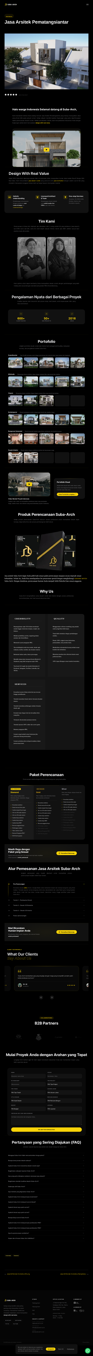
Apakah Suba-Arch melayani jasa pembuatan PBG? (24, 1223)
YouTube (15, 1323)
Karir (33, 1310)
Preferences (70, 1349)
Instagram (18, 1320)
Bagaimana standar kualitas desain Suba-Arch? (23, 1181)
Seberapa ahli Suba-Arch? (16, 1186)
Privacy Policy (86, 1342)
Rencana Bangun (52, 1097)
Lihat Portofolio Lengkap (66, 494)
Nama (13, 1072)
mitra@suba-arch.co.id (38, 1327)
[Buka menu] (87, 4)
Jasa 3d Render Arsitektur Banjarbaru (73, 1274)
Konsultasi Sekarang (67, 853)
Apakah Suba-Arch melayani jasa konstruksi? (23, 1197)
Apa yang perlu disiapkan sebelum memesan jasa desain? (26, 1176)
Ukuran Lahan (51, 1088)
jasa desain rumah (35, 181)
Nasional (16, 1255)
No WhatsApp (15, 1080)
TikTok (7, 1323)
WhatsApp (8, 1320)
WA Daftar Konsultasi (46, 1129)
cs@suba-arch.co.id (37, 1323)
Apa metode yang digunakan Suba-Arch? (21, 1192)
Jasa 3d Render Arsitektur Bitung (18, 1274)
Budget (13, 1105)
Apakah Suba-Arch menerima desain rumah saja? (24, 1166)
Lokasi (49, 1072)
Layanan (50, 1105)
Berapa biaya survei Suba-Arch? (18, 1217)
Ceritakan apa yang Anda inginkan (22, 1113)
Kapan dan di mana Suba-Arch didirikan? (21, 1238)
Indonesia (8, 1255)
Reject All (60, 1349)
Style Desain (15, 1097)
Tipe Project (51, 1080)
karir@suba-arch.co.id (38, 1332)
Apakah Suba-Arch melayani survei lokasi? (22, 1202)
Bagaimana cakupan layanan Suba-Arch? (21, 1171)
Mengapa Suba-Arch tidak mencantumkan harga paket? (26, 1155)
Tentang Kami (36, 1303)
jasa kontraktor (59, 181)
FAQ (33, 1314)
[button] (41, 997)
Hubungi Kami (36, 1306)
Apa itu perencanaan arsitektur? (18, 1233)
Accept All (51, 1349)
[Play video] (46, 150)
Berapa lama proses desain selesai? (19, 1160)
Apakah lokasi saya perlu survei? (18, 1207)
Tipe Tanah (14, 1088)
